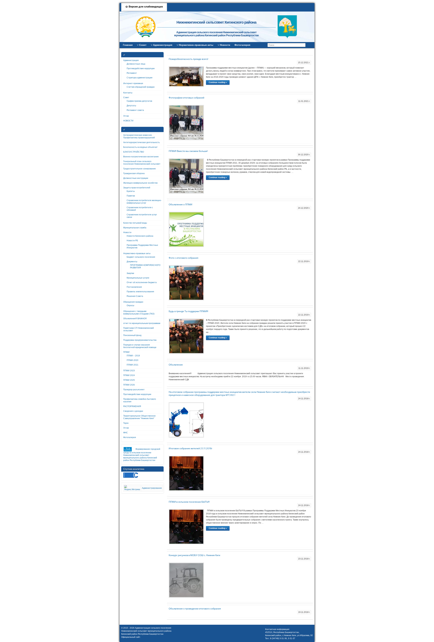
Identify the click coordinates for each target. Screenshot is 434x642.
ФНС (125, 432)
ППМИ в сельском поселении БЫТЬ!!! (189, 501)
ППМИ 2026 (129, 385)
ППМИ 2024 (129, 375)
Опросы (130, 305)
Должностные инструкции (135, 178)
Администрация (131, 60)
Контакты (127, 93)
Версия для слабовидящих (145, 6)
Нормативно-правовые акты (137, 253)
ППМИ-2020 (132, 360)
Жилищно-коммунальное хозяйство (140, 183)
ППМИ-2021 (132, 365)
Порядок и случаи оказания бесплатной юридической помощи (139, 346)
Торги (126, 423)
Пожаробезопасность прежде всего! (188, 59)
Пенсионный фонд (132, 335)
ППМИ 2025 (129, 380)
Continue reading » (218, 82)
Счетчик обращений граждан (141, 87)
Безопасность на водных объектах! (140, 147)
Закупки (130, 273)
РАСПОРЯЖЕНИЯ (132, 406)
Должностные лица (136, 64)
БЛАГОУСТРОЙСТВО (133, 152)
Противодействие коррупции (141, 68)
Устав (126, 116)
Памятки (131, 196)
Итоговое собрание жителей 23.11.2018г (190, 448)
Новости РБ (132, 240)
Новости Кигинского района (140, 236)
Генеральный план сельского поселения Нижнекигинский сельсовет (141, 162)
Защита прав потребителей (136, 187)
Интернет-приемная (133, 83)
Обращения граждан (133, 302)
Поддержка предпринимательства (139, 340)
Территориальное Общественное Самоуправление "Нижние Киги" (139, 417)
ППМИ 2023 (129, 370)
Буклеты (131, 191)
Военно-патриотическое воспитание (141, 156)
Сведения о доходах (133, 411)
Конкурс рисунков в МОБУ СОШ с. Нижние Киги (194, 555)
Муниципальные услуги (138, 278)
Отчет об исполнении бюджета (142, 282)
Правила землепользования (140, 291)
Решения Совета (135, 296)
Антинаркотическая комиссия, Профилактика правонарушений (139, 136)
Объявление (176, 364)
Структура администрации (139, 77)
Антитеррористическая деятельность (141, 142)
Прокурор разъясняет (134, 389)
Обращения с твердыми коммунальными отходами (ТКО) (138, 312)
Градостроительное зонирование (139, 168)
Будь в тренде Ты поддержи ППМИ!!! (188, 311)
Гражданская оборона (134, 173)
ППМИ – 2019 (133, 355)
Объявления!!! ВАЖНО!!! (135, 318)
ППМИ (126, 352)
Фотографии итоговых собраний (186, 97)
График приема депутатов (139, 101)
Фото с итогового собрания (183, 257)
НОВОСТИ (128, 121)
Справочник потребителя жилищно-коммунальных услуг (144, 201)
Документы (132, 261)
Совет (126, 97)
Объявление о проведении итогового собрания (195, 608)
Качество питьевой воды (135, 223)
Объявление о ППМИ (180, 204)
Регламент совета (135, 110)
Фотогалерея (129, 437)
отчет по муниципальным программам (141, 323)
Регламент (132, 73)
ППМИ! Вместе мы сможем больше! (188, 151)
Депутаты (131, 105)
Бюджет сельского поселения (141, 257)
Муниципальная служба (134, 227)
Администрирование (152, 488)
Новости (127, 232)
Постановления (134, 287)
